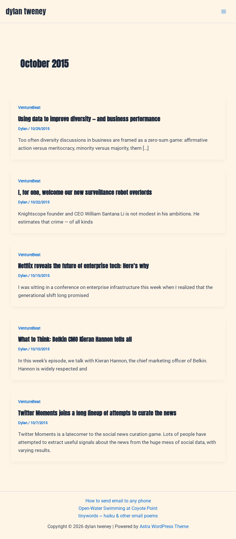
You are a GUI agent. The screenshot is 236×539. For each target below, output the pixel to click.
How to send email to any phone (118, 501)
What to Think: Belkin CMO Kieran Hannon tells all (75, 339)
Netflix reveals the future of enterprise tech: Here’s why (83, 265)
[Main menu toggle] (224, 11)
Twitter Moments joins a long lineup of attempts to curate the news (97, 412)
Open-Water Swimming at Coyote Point (118, 508)
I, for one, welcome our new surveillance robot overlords (85, 192)
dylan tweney (26, 11)
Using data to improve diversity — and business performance (89, 118)
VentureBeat (29, 107)
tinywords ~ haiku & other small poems (118, 516)
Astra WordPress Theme (164, 526)
